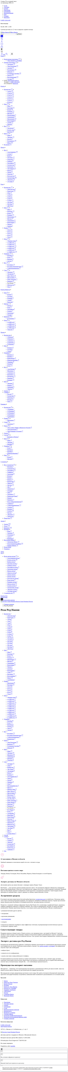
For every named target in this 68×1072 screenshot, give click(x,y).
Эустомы (10, 181)
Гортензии (11, 167)
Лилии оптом (11, 574)
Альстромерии (12, 152)
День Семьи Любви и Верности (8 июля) (19, 427)
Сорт (6, 270)
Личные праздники (10, 62)
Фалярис (10, 509)
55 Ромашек (11, 416)
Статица (10, 507)
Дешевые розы (12, 241)
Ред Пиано (11, 809)
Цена (6, 239)
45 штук (10, 98)
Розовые (10, 215)
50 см (9, 233)
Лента (9, 728)
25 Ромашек (11, 413)
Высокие (10, 685)
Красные (10, 211)
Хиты (7, 526)
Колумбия (11, 845)
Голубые (10, 349)
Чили (9, 401)
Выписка (10, 744)
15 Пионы (11, 340)
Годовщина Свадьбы (14, 73)
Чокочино (10, 822)
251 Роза (10, 643)
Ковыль (10, 479)
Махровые (11, 371)
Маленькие (11, 420)
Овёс (9, 492)
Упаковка (7, 253)
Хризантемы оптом (13, 587)
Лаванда (10, 483)
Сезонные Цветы (9, 994)
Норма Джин (11, 797)
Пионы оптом (11, 576)
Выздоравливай (12, 77)
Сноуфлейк (11, 813)
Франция (11, 397)
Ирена (9, 773)
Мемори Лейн (12, 789)
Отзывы (6, 16)
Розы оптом (11, 580)
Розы (2, 184)
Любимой (10, 387)
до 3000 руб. (11, 246)
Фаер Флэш (11, 817)
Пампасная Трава (12, 496)
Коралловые (11, 222)
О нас (5, 5)
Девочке (10, 389)
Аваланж (11, 272)
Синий (10, 122)
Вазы (9, 531)
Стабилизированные (13, 268)
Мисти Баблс (11, 277)
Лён (9, 487)
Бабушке (10, 444)
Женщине (11, 755)
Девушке (10, 137)
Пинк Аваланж (12, 279)
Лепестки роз (11, 189)
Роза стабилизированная (15, 501)
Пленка (10, 364)
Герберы (10, 161)
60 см (9, 235)
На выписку (11, 70)
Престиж (10, 804)
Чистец (9, 512)
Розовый (10, 111)
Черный (10, 124)
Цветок (7, 304)
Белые (10, 213)
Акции (7, 391)
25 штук (10, 95)
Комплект (7, 316)
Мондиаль (11, 795)
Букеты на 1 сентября (10, 988)
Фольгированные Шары (15, 543)
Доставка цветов (8, 1003)
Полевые (10, 131)
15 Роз (9, 195)
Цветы (2, 147)
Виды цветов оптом (10, 556)
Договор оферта (8, 1014)
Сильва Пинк (11, 833)
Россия (10, 394)
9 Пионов (10, 339)
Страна (6, 836)
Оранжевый (11, 117)
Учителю (10, 760)
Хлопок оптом (12, 585)
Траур (2, 551)
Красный (11, 108)
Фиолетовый (11, 115)
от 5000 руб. (11, 327)
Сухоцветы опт (9, 593)
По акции (8, 144)
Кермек (9, 477)
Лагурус (10, 485)
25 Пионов (11, 342)
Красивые (11, 374)
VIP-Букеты (7, 991)
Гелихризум (11, 468)
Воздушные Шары (9, 540)
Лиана (9, 778)
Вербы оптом (11, 562)
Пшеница (10, 500)
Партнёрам (7, 1002)
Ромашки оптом (12, 582)
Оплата (6, 8)
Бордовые (11, 674)
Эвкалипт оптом (12, 589)
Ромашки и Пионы (13, 437)
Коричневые (11, 670)
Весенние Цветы (9, 995)
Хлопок (10, 311)
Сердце (10, 261)
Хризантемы (12, 178)
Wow (9, 287)
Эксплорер (11, 826)
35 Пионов (10, 344)
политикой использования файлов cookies (32, 1068)
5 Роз (9, 621)
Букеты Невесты (5, 289)
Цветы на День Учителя (11, 982)
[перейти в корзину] (2, 47)
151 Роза (10, 639)
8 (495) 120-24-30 (5, 20)
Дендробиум (11, 168)
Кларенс (10, 774)
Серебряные (11, 679)
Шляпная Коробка (13, 360)
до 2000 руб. (11, 244)
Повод (2, 56)
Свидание (11, 64)
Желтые (10, 218)
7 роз (9, 623)
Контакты (7, 17)
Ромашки (3, 404)
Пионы (10, 305)
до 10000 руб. (11, 716)
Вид (6, 126)
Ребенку (10, 385)
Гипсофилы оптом (13, 567)
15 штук (10, 93)
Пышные (10, 378)
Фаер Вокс (11, 815)
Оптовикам (7, 11)
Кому (6, 133)
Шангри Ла (11, 285)
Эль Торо (11, 828)
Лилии (10, 172)
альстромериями (6, 919)
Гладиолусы (11, 165)
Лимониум (11, 488)
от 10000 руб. (12, 252)
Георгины (10, 159)
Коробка (10, 255)
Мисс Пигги (11, 276)
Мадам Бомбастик (13, 786)
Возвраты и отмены (9, 1012)
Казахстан (11, 847)
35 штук (10, 97)
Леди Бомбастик (12, 776)
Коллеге (10, 139)
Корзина (10, 259)
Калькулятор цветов (9, 600)
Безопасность (8, 1011)
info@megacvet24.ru (13, 80)
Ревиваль (10, 281)
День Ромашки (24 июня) (15, 431)
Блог (5, 14)
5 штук (10, 91)
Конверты (10, 538)
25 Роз (9, 196)
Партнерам (7, 10)
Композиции (11, 358)
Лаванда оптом (12, 573)
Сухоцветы (4, 461)
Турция (10, 840)
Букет (10, 257)
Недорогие (11, 376)
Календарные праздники (12, 59)
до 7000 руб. (11, 710)
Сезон (6, 422)
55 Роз (10, 636)
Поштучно (11, 191)
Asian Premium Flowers (26, 601)
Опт (2, 553)
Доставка (6, 7)
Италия (10, 399)
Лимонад (10, 782)
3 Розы (9, 619)
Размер (7, 228)
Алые (9, 672)
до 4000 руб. (11, 248)
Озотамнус (11, 494)
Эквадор (10, 842)
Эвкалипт (11, 179)
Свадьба (10, 68)
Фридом (10, 819)
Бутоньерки (11, 318)
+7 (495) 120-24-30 (14, 82)
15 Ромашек (11, 411)
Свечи (9, 536)
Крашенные (11, 739)
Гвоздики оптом (12, 563)
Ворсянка (10, 466)
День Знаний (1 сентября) (14, 60)
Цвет (6, 104)
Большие (10, 380)
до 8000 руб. (11, 712)
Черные (10, 224)
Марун (10, 787)
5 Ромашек (10, 409)
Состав (6, 435)
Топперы (10, 533)
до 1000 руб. (11, 242)
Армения (10, 849)
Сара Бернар (11, 369)
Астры (10, 154)
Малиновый (11, 119)
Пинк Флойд (11, 802)
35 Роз (9, 198)
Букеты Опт (4, 596)
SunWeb (13, 1046)
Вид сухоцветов (9, 465)
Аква (9, 765)
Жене (10, 143)
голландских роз (40, 899)
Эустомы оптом (12, 591)
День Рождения (12, 66)
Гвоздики (11, 157)
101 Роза (10, 202)
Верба (9, 155)
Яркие (10, 678)
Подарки (6, 529)
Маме (9, 135)
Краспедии (11, 481)
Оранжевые (11, 220)
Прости (10, 75)
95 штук (10, 102)
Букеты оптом (12, 560)
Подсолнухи (11, 176)
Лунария (10, 490)
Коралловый (11, 120)
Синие (9, 351)
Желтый (10, 113)
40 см (9, 231)
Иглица (9, 476)
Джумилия (11, 274)
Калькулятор (7, 547)
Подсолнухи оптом (13, 578)
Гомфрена (10, 472)
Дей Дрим (10, 769)
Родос (10, 811)
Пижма (9, 498)
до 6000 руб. (11, 708)
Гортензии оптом (12, 569)
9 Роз (9, 193)
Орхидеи (10, 174)
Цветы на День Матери (10, 987)
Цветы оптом (12, 584)
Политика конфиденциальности (13, 1015)
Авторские (10, 128)
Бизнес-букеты (8, 984)
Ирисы (10, 170)
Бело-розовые (11, 676)
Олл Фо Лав (11, 798)
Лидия (9, 780)
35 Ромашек (11, 415)
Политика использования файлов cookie (15, 1017)
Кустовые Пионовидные (15, 266)
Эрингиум (10, 516)
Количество (8, 89)
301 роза (10, 645)
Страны (6, 392)
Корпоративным (8, 13)
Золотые (10, 226)
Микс (10, 106)
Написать (15, 83)
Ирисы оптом (11, 571)
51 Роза (10, 200)
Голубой (10, 296)
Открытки (11, 535)
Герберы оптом (12, 565)
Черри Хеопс (11, 820)
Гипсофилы (11, 309)
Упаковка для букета (10, 990)
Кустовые (11, 264)
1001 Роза (10, 206)
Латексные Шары (13, 542)
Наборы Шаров (12, 545)
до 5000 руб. (11, 250)
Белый (10, 109)
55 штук (10, 100)
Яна (9, 830)
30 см (9, 230)
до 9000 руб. (11, 714)
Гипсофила (11, 163)
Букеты (3, 86)
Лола (9, 784)
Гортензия (11, 474)
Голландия (11, 396)
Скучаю (10, 79)
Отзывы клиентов (9, 1018)
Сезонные (11, 372)
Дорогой (10, 329)
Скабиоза (10, 503)
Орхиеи (10, 315)
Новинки (8, 528)
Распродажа (4, 597)
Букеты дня (11, 130)
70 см (9, 237)
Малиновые (11, 217)
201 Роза (10, 641)
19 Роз (9, 628)
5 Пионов (10, 337)
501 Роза (10, 204)
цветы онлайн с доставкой (47, 946)
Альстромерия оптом (13, 558)
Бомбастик (11, 767)
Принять (62, 1068)
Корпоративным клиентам (11, 1009)
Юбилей (10, 71)
